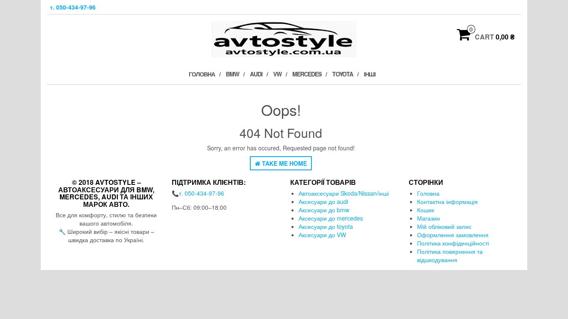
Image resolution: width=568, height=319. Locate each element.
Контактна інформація (447, 201)
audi (256, 74)
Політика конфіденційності (453, 243)
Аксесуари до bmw (324, 210)
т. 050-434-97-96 (73, 7)
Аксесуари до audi (323, 201)
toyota (342, 74)
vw (277, 74)
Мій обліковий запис (444, 226)
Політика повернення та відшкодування (450, 255)
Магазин (428, 218)
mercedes (306, 74)
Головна (202, 74)
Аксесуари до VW (322, 235)
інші (369, 74)
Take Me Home (283, 163)
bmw (232, 74)
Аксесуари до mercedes (331, 218)
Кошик (425, 210)
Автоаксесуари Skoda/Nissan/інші (344, 193)
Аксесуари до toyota (326, 226)
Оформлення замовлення (453, 235)
